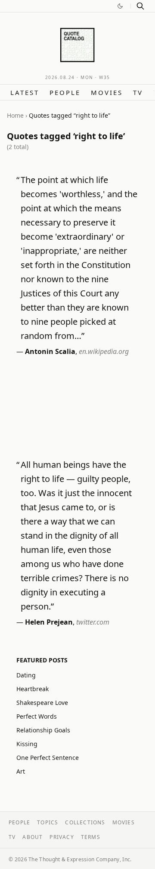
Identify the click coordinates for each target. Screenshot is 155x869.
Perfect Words (36, 716)
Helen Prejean (49, 622)
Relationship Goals (43, 730)
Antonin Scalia (50, 351)
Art (20, 771)
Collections (85, 822)
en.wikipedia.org (104, 351)
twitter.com (92, 622)
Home (15, 115)
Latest (24, 92)
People (65, 92)
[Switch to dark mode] (120, 6)
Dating (26, 675)
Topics (47, 822)
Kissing (26, 744)
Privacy (62, 837)
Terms (90, 837)
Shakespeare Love (42, 702)
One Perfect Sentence (47, 757)
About (32, 837)
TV (138, 92)
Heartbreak (32, 689)
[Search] (140, 6)
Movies (107, 92)
